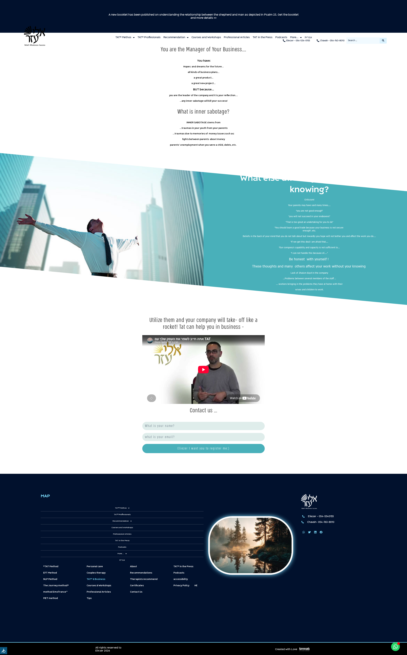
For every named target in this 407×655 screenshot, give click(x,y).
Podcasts (281, 37)
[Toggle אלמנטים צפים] (395, 646)
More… (294, 37)
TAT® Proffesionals (149, 37)
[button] (303, 532)
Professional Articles (237, 37)
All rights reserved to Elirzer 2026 (108, 649)
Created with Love (286, 649)
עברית (308, 37)
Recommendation (174, 37)
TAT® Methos (123, 37)
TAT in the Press (262, 37)
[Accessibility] (3, 650)
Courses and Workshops (206, 37)
